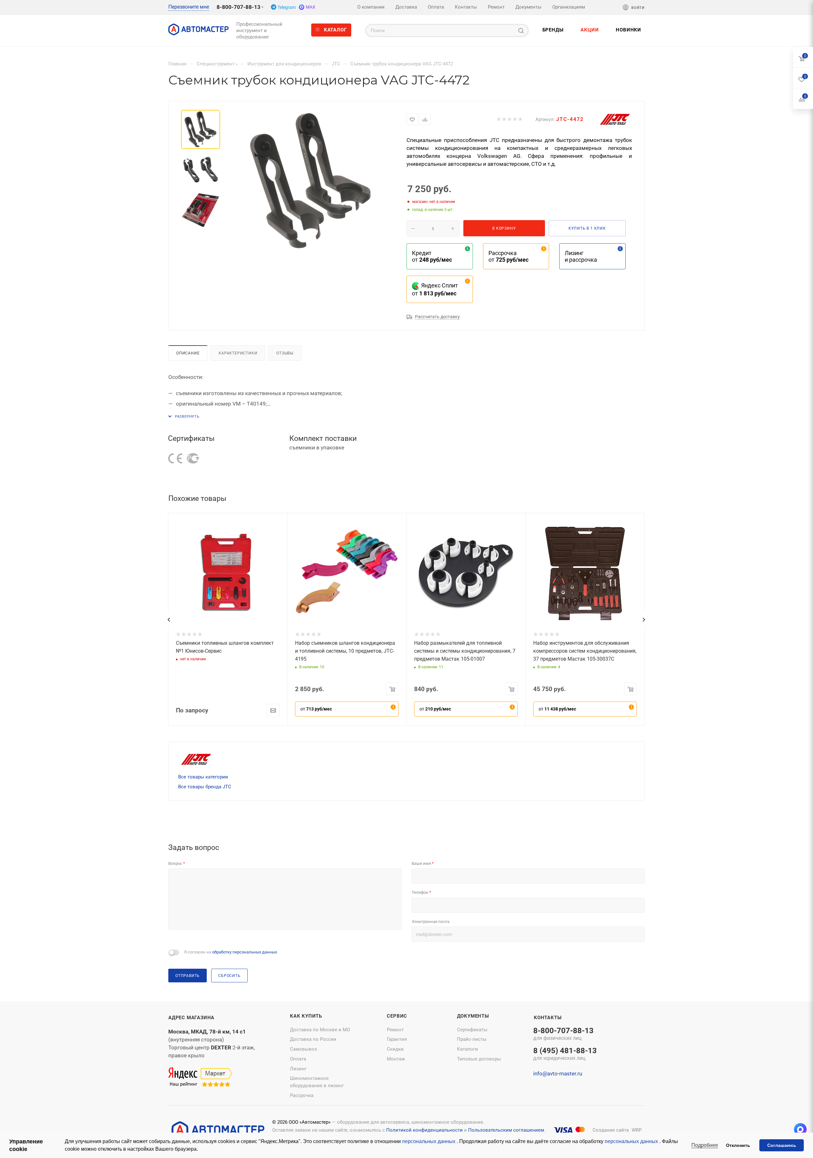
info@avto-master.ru (557, 1073)
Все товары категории (203, 777)
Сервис (397, 1016)
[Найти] (521, 30)
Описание (187, 353)
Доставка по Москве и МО (320, 1030)
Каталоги (467, 1049)
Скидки (395, 1049)
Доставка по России (313, 1039)
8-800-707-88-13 (238, 7)
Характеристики (237, 353)
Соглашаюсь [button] (781, 1145)
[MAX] (800, 1129)
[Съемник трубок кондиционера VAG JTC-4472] (310, 181)
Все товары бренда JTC (204, 787)
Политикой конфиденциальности (424, 1130)
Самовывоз (303, 1049)
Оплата (298, 1059)
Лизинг (298, 1069)
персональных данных (429, 1141)
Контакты (547, 1017)
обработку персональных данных (244, 952)
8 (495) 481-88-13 (565, 1054)
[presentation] (168, 619)
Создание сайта (611, 1130)
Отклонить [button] (738, 1145)
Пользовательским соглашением (506, 1130)
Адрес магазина (191, 1017)
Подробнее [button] (704, 1145)
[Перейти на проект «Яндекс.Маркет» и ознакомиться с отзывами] (200, 1077)
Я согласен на (230, 952)
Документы (473, 1016)
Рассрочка (301, 1095)
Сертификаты (472, 1030)
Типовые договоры (479, 1059)
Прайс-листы (472, 1039)
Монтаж (396, 1059)
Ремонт (395, 1030)
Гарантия (397, 1039)
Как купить (306, 1016)
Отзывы (284, 353)
